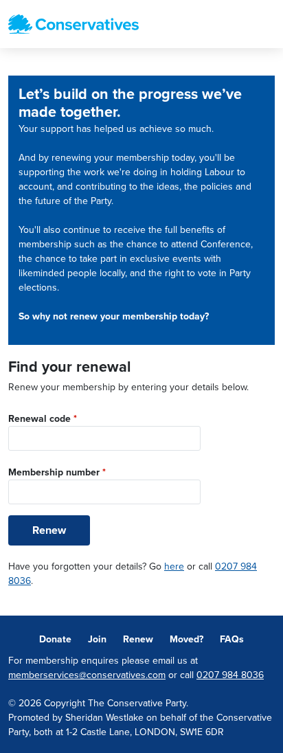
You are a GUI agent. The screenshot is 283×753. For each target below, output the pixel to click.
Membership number (57, 472)
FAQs (232, 639)
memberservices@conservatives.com (87, 675)
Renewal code (42, 419)
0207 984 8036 (230, 675)
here (174, 566)
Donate (55, 639)
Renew (49, 530)
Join (97, 639)
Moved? (186, 639)
